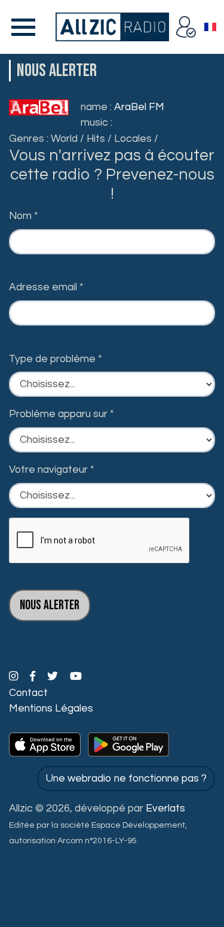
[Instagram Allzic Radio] (14, 676)
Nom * (23, 216)
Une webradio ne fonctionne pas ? (126, 778)
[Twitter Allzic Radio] (53, 676)
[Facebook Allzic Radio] (34, 676)
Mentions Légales (51, 708)
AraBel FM (139, 107)
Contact (28, 693)
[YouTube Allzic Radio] (76, 676)
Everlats (165, 808)
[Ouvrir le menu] (21, 27)
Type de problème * (55, 359)
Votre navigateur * (51, 469)
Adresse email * (46, 287)
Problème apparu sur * (61, 414)
